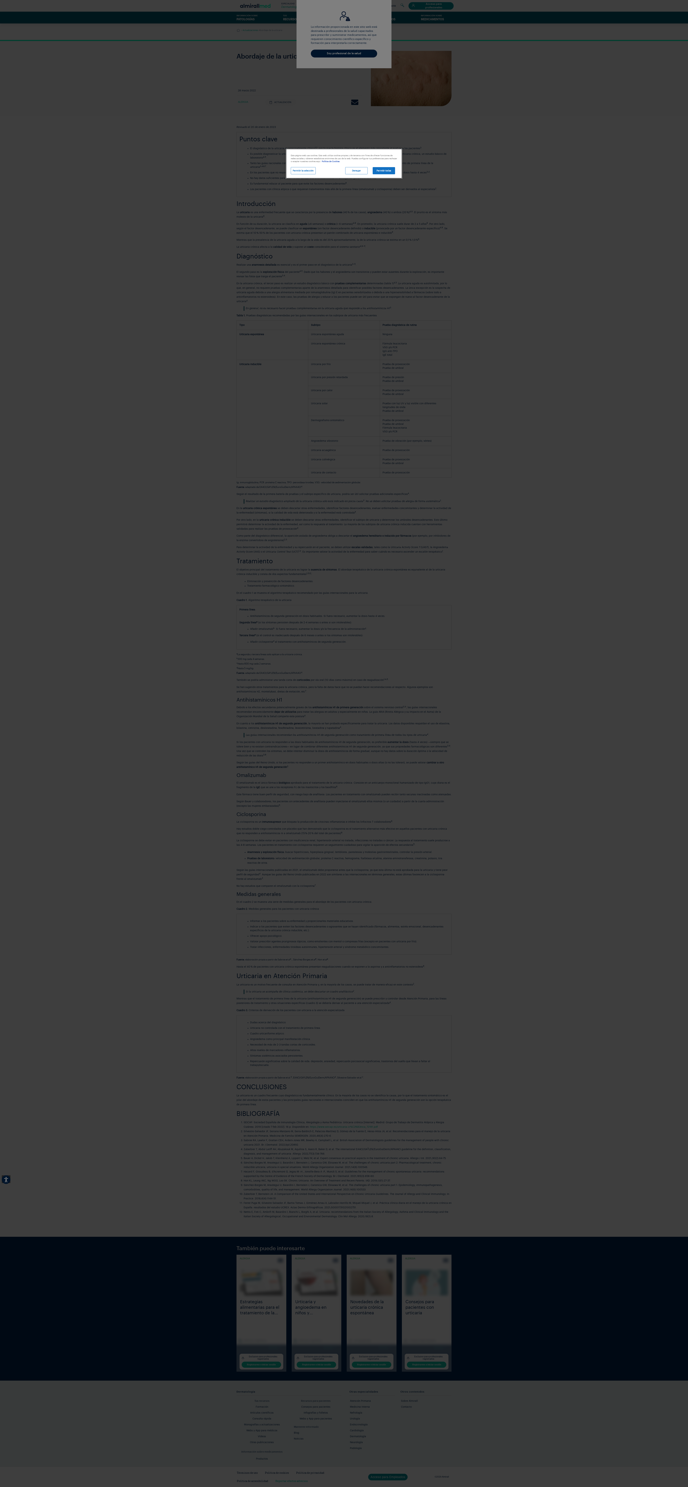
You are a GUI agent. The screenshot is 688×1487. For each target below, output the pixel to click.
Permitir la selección (303, 171)
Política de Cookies (331, 161)
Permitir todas (384, 171)
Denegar (356, 171)
